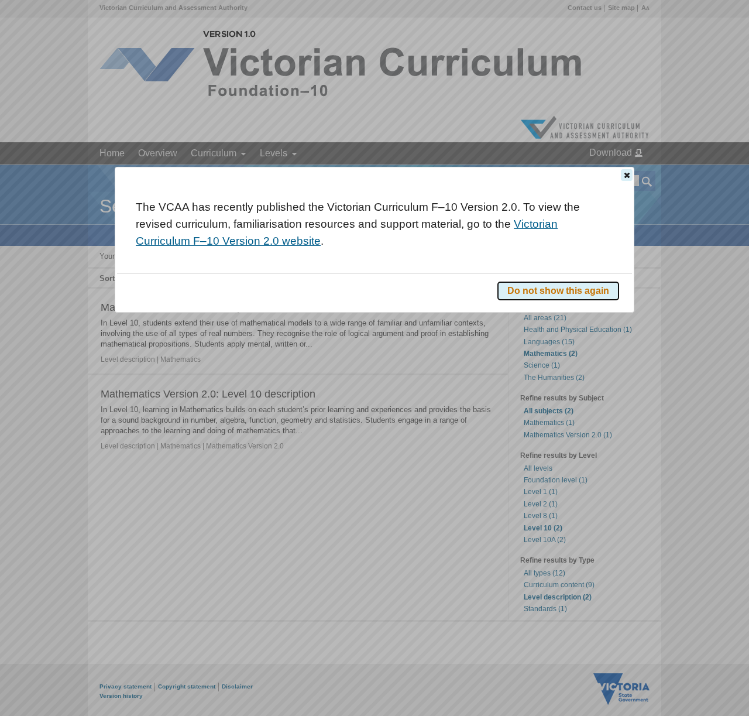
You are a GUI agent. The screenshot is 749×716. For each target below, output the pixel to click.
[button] (627, 175)
